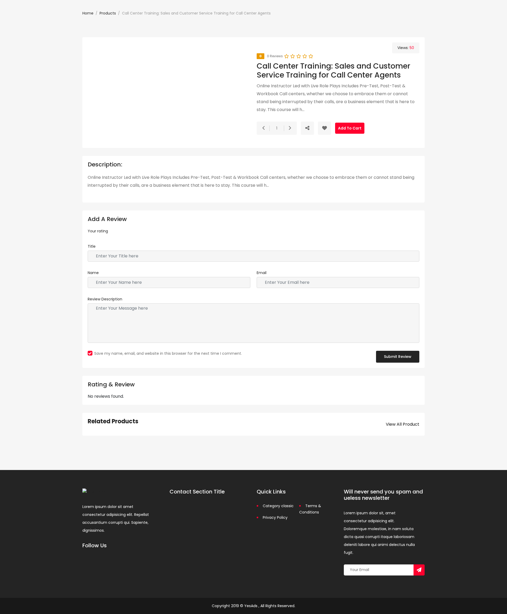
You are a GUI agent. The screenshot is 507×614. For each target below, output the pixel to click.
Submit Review (397, 356)
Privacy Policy (275, 517)
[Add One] (290, 128)
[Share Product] (307, 128)
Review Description (105, 299)
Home (87, 13)
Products (108, 13)
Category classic (278, 506)
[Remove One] (264, 128)
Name (93, 272)
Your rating (98, 231)
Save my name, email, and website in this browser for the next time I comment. (168, 353)
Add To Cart (350, 128)
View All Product (402, 424)
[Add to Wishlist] (324, 128)
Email (261, 272)
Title (92, 246)
